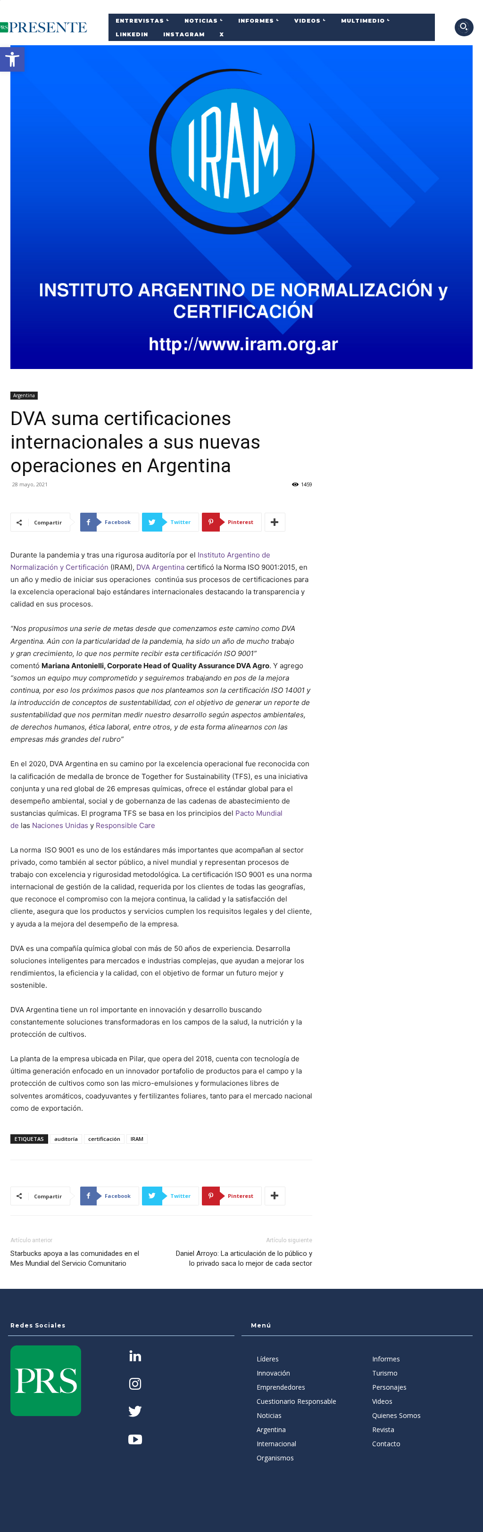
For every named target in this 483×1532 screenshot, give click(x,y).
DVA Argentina (160, 567)
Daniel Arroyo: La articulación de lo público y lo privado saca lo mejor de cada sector (244, 1258)
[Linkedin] (135, 1356)
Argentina (24, 395)
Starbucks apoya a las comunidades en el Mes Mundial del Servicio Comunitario (74, 1258)
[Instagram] (135, 1384)
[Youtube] (135, 1440)
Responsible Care (125, 825)
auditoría (66, 1138)
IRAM (137, 1138)
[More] (275, 522)
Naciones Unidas (60, 825)
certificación (104, 1138)
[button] (12, 59)
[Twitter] (135, 1412)
